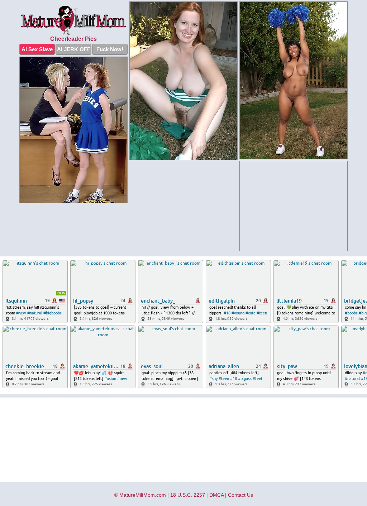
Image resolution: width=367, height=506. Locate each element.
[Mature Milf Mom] (73, 20)
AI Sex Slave (37, 49)
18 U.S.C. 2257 (187, 495)
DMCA (216, 495)
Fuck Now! (109, 49)
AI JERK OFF (73, 49)
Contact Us (240, 495)
